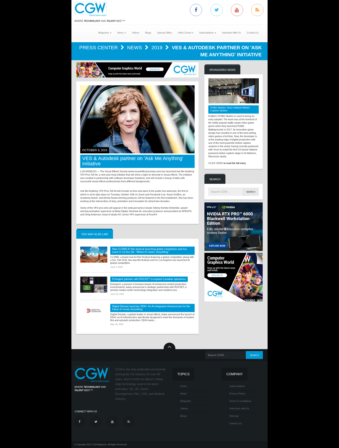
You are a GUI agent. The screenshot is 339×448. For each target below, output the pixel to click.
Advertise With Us (231, 32)
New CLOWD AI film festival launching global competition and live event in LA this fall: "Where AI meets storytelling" (149, 250)
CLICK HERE (215, 163)
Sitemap (234, 416)
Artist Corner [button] (184, 32)
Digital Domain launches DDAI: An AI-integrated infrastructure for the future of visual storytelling (151, 308)
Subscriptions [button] (206, 32)
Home (183, 386)
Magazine (185, 401)
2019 (157, 47)
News (135, 47)
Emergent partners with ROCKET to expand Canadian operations (149, 279)
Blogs (148, 32)
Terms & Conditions (240, 401)
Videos (135, 32)
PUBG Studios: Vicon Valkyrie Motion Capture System (230, 109)
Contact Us (253, 32)
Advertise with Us (239, 408)
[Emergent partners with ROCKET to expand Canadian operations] (93, 285)
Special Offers (164, 32)
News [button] (120, 32)
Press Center (99, 47)
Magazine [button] (103, 32)
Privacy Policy (237, 393)
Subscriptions (237, 386)
